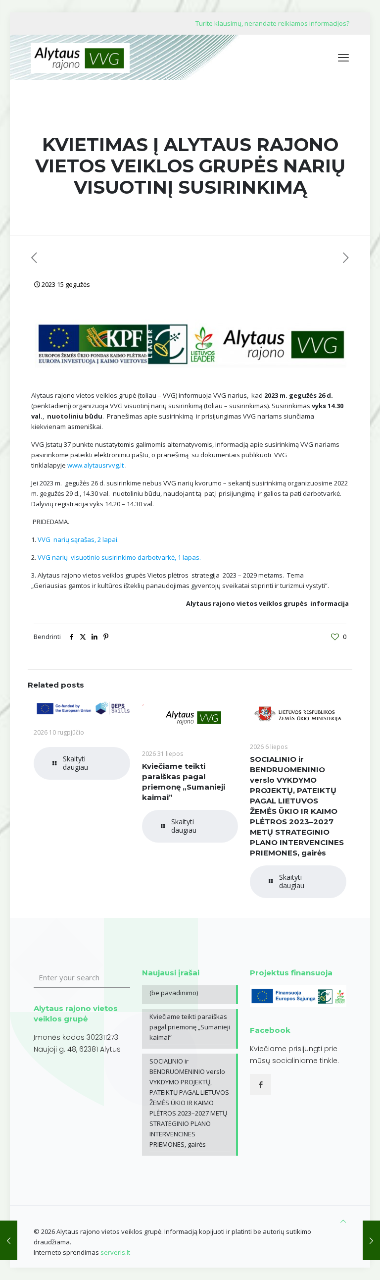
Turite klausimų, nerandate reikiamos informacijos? (272, 23)
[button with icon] (260, 1084)
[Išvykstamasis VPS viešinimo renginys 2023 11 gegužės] (8, 1240)
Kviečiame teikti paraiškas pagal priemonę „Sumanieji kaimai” (189, 1027)
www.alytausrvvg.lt (95, 465)
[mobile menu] (343, 57)
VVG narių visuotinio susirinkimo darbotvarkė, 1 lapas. (120, 557)
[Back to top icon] (343, 1221)
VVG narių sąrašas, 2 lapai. (78, 539)
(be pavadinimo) (173, 992)
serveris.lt (115, 1252)
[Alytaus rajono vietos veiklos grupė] (80, 57)
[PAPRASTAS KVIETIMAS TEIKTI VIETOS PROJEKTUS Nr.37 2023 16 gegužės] (371, 1240)
